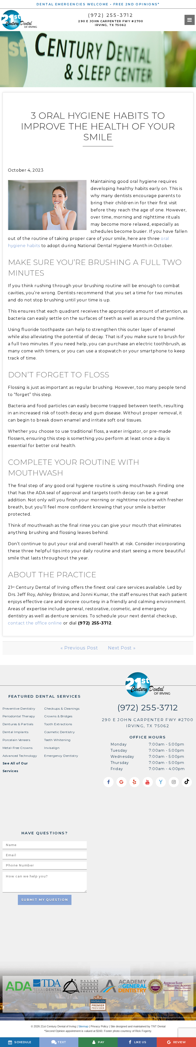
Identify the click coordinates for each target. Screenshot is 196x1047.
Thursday (120, 762)
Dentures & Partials (18, 724)
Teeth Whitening (57, 740)
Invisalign (51, 748)
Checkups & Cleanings (61, 708)
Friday (117, 769)
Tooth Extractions (58, 724)
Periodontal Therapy (19, 716)
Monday (119, 744)
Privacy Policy (99, 1026)
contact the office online (35, 623)
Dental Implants (15, 732)
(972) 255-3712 (110, 15)
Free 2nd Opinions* (136, 4)
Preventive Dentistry (19, 708)
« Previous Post (79, 648)
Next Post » (122, 648)
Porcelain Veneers (16, 740)
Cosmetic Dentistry (59, 732)
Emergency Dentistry (61, 756)
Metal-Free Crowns (17, 748)
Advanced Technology (20, 756)
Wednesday (122, 756)
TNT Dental (158, 1026)
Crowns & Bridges (58, 716)
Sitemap (83, 1026)
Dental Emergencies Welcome (72, 4)
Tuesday (119, 750)
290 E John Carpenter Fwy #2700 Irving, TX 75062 (110, 23)
